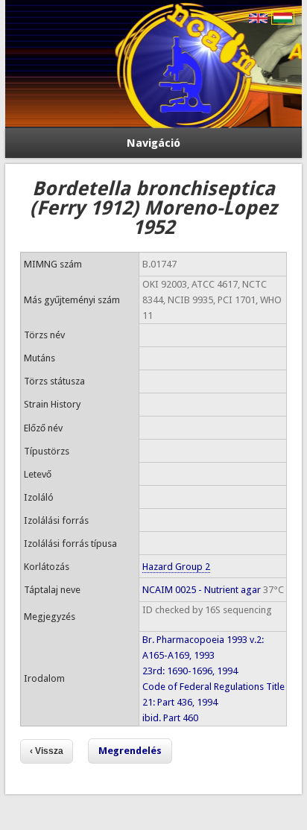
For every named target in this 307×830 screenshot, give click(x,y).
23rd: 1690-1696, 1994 (190, 671)
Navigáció (153, 143)
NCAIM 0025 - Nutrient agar (201, 589)
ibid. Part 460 (170, 717)
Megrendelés (130, 750)
